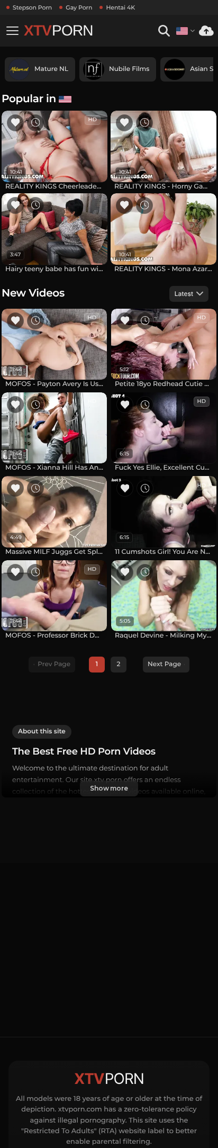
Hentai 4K (120, 7)
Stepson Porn (32, 7)
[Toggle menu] (12, 31)
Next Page (164, 664)
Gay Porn (79, 7)
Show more (109, 788)
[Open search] (164, 31)
